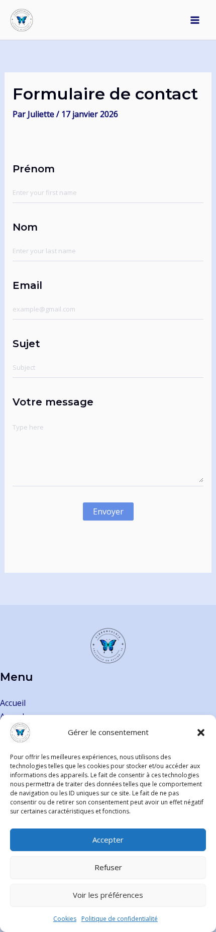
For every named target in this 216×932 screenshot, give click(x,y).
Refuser (108, 867)
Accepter (108, 840)
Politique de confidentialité (119, 918)
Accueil (13, 702)
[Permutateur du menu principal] (195, 20)
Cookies (64, 918)
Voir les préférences (108, 895)
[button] (201, 733)
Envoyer (108, 511)
